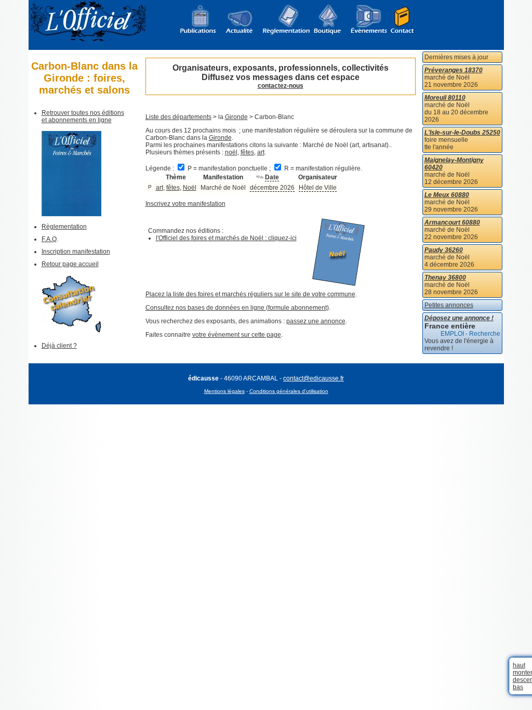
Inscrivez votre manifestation (185, 203)
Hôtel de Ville (318, 187)
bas (518, 687)
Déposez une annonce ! (459, 318)
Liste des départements (178, 117)
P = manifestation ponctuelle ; (229, 168)
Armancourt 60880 (452, 222)
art (260, 152)
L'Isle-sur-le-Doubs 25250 (462, 132)
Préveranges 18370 (453, 70)
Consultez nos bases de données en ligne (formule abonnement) (237, 307)
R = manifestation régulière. (322, 168)
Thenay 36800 (445, 277)
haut (519, 665)
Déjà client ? (59, 345)
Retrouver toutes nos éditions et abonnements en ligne (83, 116)
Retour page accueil (70, 264)
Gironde (236, 117)
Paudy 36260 (443, 250)
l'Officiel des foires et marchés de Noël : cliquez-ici (226, 238)
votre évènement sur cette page (236, 334)
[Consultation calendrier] (71, 330)
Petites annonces (448, 305)
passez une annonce (315, 321)
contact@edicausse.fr (313, 378)
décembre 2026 (272, 187)
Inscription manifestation (76, 251)
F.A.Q (49, 239)
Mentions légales (224, 391)
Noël (189, 187)
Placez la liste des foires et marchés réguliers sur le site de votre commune (250, 294)
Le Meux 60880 (446, 195)
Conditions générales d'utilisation (288, 391)
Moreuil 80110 (445, 97)
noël (231, 152)
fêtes (247, 152)
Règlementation (64, 226)
